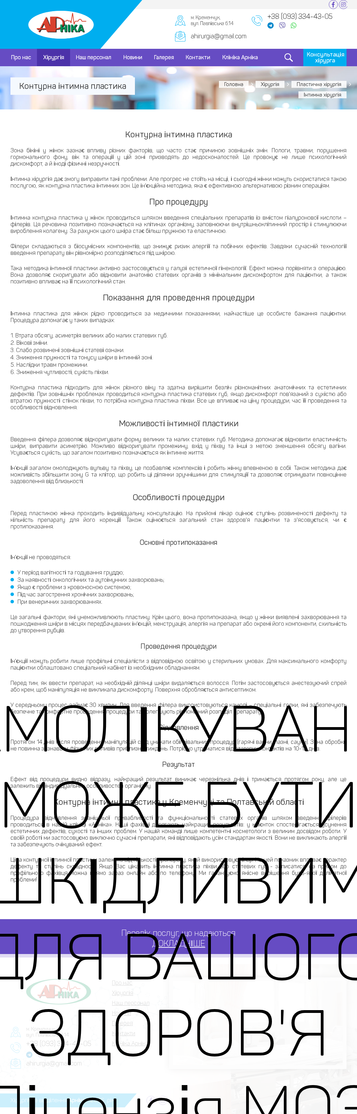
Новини (132, 57)
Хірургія (53, 57)
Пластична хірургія (319, 84)
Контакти (198, 57)
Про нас (21, 57)
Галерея (164, 57)
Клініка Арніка (240, 57)
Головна (233, 84)
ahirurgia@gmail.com (218, 36)
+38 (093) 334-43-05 (300, 16)
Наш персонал (93, 57)
